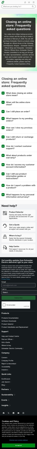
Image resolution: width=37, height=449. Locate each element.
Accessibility (6, 367)
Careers (4, 357)
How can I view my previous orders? (19, 129)
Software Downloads (9, 321)
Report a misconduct (9, 364)
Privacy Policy (6, 279)
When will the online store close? (18, 103)
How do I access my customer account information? (20, 165)
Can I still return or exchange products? (19, 138)
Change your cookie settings (18, 440)
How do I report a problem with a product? (20, 186)
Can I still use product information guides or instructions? (16, 176)
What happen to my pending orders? (19, 119)
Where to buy (6, 345)
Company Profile (7, 361)
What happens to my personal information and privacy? (20, 195)
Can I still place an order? (18, 111)
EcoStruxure (6, 379)
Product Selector (8, 324)
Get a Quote (6, 342)
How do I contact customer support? (19, 147)
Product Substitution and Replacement (15, 327)
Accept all (18, 445)
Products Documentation (10, 318)
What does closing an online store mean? (19, 94)
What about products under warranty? (19, 156)
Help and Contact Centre (10, 336)
